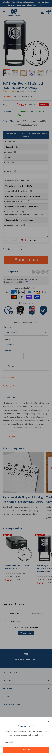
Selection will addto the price (20, 240)
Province (7, 339)
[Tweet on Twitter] (43, 272)
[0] (47, 12)
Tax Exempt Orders (11, 386)
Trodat (6, 96)
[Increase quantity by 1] (28, 249)
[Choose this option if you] (31, 191)
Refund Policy (8, 377)
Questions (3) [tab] (37, 613)
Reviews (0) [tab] (14, 613)
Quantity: (6, 249)
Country (7, 327)
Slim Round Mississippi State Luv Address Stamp (17, 566)
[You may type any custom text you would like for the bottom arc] (15, 171)
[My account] (42, 12)
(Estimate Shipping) (29, 124)
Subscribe (26, 749)
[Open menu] (4, 12)
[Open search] (37, 12)
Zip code (7, 350)
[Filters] (5, 621)
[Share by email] (47, 272)
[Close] (48, 721)
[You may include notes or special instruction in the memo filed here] (24, 225)
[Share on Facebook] (33, 272)
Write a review (26, 633)
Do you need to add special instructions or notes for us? (23, 215)
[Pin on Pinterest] (38, 272)
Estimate (12, 366)
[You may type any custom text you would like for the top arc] (13, 162)
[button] (8, 91)
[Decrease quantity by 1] (14, 249)
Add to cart (28, 260)
